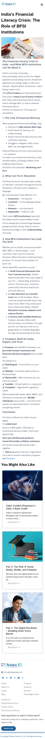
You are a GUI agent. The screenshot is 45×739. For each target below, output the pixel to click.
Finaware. (11, 458)
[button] (42, 4)
